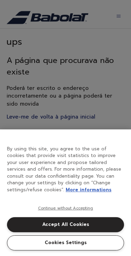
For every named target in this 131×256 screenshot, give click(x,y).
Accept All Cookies (65, 224)
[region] (65, 192)
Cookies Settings (66, 242)
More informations (88, 189)
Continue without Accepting (65, 208)
